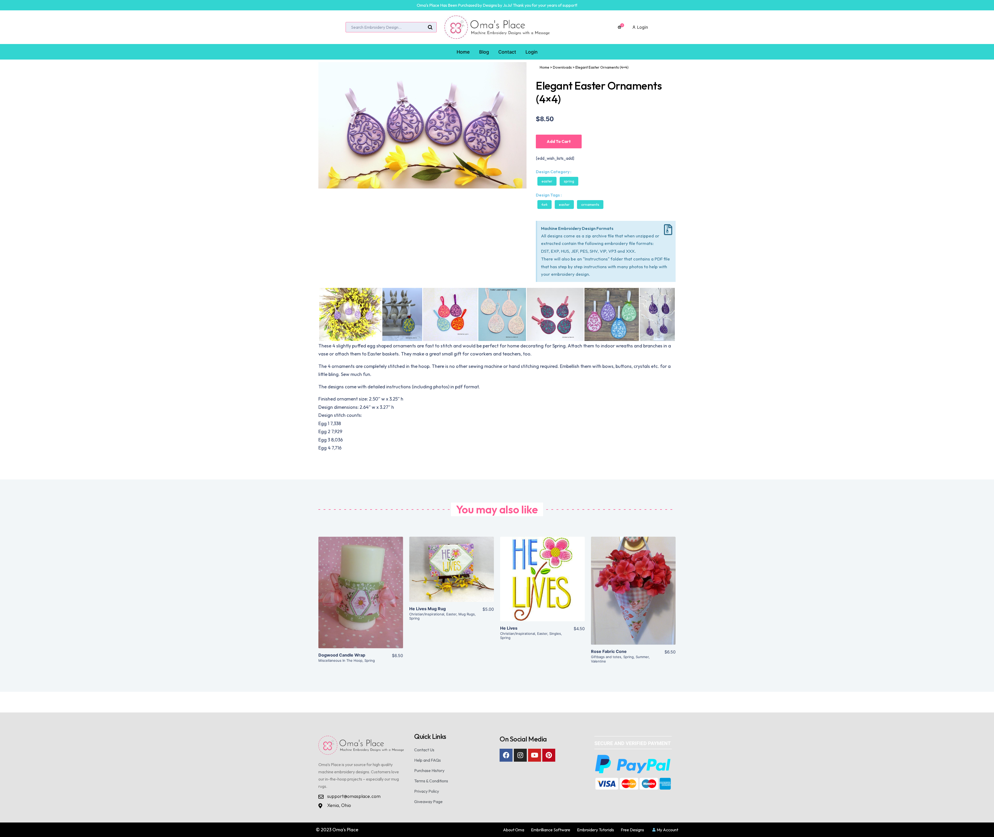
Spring (569, 181)
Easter (547, 181)
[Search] (430, 27)
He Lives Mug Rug (427, 608)
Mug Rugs (466, 614)
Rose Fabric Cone (609, 651)
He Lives (508, 628)
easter (564, 204)
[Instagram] (520, 755)
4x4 (544, 204)
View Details (360, 596)
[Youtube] (534, 755)
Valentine (598, 661)
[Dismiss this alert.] (668, 229)
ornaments (590, 204)
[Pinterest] (548, 755)
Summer (642, 657)
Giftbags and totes (606, 657)
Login (642, 27)
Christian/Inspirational (426, 614)
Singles (555, 633)
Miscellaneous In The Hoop (340, 660)
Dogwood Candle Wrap (341, 655)
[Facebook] (506, 755)
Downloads (562, 67)
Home (544, 67)
